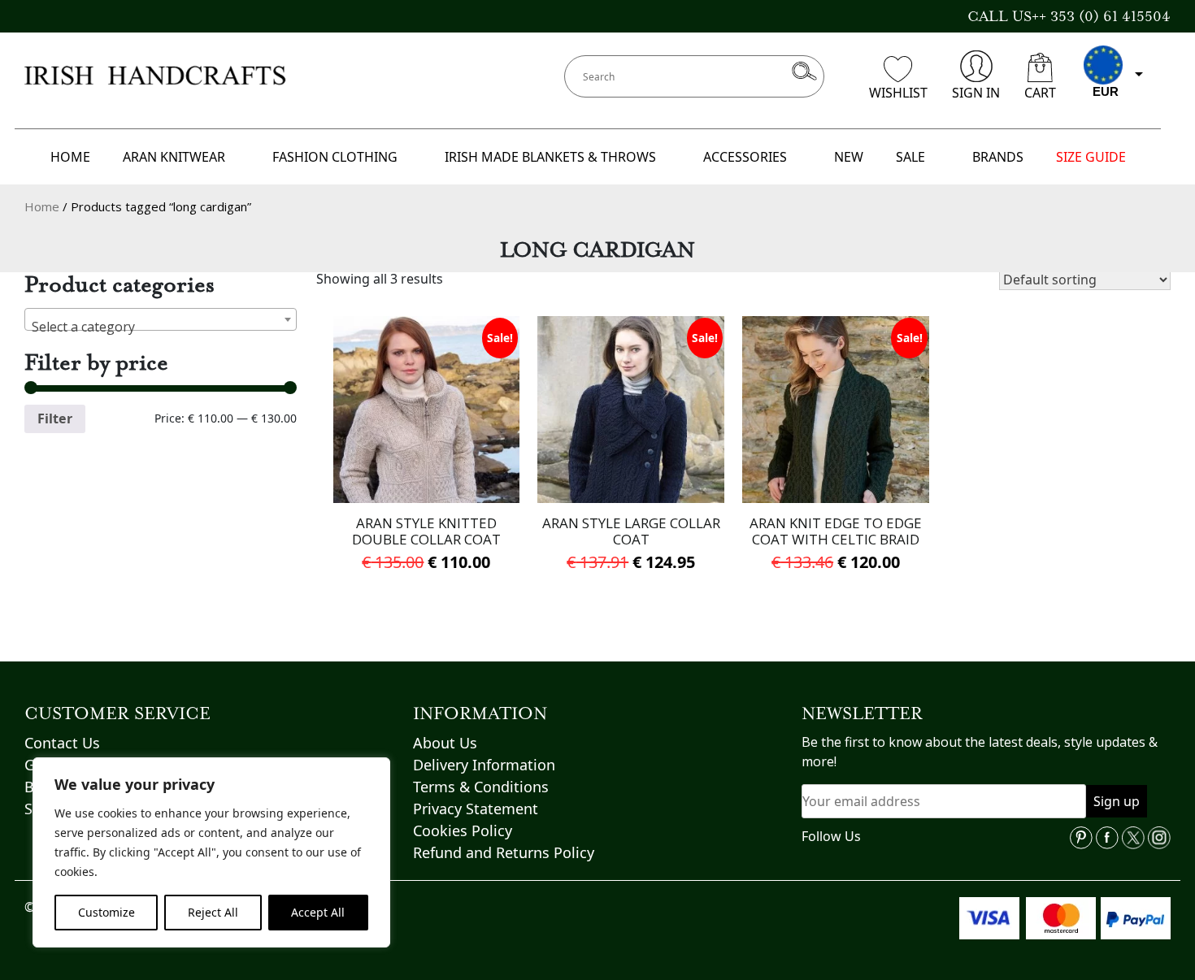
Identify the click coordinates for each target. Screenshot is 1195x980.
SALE (910, 157)
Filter (54, 418)
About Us (445, 742)
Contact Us (62, 742)
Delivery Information (484, 764)
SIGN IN (976, 93)
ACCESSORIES (745, 157)
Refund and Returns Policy (503, 852)
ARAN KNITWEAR (174, 157)
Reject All (213, 912)
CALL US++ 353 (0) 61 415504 (1069, 16)
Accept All (318, 912)
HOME (70, 157)
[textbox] (160, 327)
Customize (106, 912)
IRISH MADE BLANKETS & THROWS (550, 157)
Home (41, 206)
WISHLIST (898, 93)
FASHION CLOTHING (335, 157)
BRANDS (997, 157)
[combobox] (160, 319)
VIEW (426, 471)
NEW (848, 157)
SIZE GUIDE (1091, 157)
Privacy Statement (475, 808)
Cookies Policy (462, 830)
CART (1040, 93)
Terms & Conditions (481, 786)
